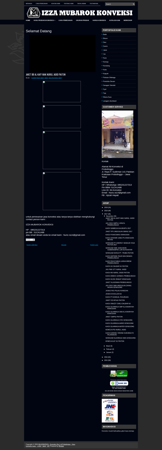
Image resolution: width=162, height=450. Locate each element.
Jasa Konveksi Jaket (55, 78)
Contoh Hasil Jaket (37, 78)
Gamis (105, 46)
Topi (104, 93)
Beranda (29, 3)
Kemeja (105, 62)
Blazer (105, 38)
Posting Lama (94, 245)
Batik (105, 34)
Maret (108, 346)
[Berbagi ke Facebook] (33, 240)
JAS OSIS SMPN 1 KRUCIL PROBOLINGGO (115, 224)
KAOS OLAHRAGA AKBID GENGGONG (120, 323)
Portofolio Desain (109, 81)
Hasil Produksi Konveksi (44, 20)
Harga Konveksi (99, 20)
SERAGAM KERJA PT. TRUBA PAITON (119, 253)
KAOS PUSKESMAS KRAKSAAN (117, 235)
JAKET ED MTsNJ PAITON (115, 300)
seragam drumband (109, 101)
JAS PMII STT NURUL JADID (116, 269)
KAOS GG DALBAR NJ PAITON (117, 266)
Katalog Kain (114, 20)
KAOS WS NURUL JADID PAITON (118, 273)
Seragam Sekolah (109, 85)
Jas (104, 54)
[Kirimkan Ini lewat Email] (27, 240)
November (110, 216)
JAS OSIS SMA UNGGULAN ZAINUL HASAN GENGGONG (119, 286)
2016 (106, 357)
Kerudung (106, 66)
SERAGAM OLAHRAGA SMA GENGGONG (121, 338)
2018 (106, 211)
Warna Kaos (107, 97)
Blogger (61, 446)
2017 (106, 214)
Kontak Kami (55, 3)
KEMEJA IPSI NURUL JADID (116, 330)
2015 (106, 360)
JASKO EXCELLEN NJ (114, 294)
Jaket (46, 78)
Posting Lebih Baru (32, 245)
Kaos (105, 58)
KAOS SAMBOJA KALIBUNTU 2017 (118, 228)
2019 (106, 207)
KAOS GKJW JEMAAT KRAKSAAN (118, 279)
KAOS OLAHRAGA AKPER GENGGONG (120, 326)
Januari (109, 352)
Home (28, 20)
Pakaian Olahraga (109, 77)
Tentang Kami (68, 3)
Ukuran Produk (82, 20)
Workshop (128, 20)
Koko (105, 70)
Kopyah (105, 73)
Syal (104, 89)
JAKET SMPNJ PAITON (114, 317)
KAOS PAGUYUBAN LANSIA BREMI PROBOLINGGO (118, 262)
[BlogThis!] (29, 240)
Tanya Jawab (81, 3)
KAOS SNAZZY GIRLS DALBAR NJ (118, 304)
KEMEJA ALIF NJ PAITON (115, 341)
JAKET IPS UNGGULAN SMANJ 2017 (119, 231)
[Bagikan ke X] (31, 240)
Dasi (104, 42)
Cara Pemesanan (42, 3)
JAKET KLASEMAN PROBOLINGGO (119, 282)
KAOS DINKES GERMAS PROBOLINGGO (120, 276)
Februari (109, 349)
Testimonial (94, 3)
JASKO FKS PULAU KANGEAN (117, 291)
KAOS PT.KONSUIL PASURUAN (117, 297)
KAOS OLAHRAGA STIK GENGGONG (119, 320)
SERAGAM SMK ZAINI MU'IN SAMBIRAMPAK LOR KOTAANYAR (119, 249)
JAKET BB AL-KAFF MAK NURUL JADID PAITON (45, 74)
